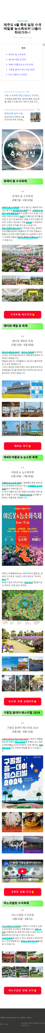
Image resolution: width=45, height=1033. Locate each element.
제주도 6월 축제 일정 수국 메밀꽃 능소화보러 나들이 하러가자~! (22, 28)
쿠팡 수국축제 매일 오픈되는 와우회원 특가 (22, 95)
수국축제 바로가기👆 (22, 314)
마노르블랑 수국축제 (18, 75)
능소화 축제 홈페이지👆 (22, 701)
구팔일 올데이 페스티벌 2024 (21, 70)
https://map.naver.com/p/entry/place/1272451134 (19, 110)
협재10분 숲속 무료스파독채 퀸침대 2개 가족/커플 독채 (14, 113)
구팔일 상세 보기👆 (22, 892)
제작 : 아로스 (4, 1024)
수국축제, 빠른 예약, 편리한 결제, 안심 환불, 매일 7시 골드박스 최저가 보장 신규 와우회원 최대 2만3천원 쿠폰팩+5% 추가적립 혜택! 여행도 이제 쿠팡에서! (22, 100)
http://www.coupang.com (14, 92)
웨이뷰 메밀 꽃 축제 (17, 60)
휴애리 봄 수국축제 (17, 54)
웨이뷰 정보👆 (22, 446)
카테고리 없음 (23, 21)
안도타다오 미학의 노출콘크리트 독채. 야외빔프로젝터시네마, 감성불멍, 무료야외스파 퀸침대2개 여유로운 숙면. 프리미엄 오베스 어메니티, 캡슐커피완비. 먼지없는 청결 (14, 118)
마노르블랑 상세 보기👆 (22, 990)
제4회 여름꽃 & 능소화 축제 (20, 64)
